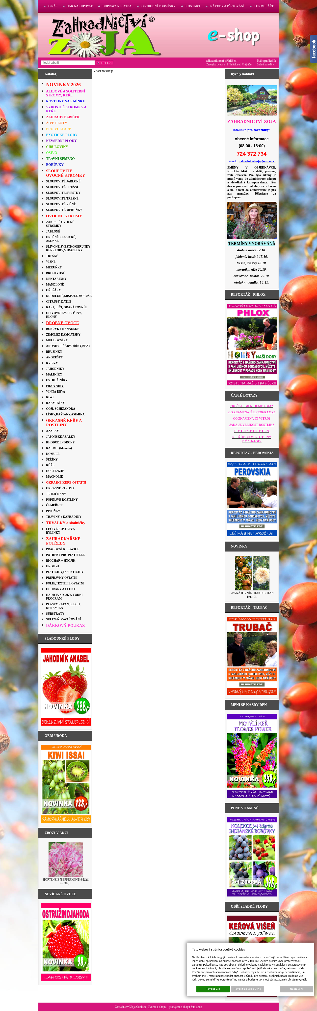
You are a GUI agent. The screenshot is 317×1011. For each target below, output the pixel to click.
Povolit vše (213, 989)
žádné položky (265, 64)
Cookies (141, 1007)
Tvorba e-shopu (157, 1007)
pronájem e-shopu (179, 1007)
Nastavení (296, 989)
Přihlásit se (233, 64)
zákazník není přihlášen (221, 60)
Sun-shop (196, 1007)
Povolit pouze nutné (247, 989)
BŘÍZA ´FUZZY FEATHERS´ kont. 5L (252, 593)
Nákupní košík (266, 60)
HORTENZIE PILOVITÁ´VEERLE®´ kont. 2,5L (66, 881)
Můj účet (247, 64)
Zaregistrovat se (215, 64)
